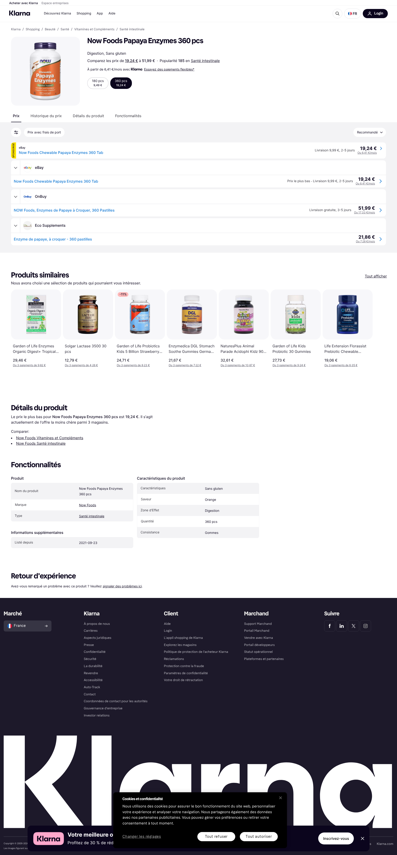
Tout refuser (216, 836)
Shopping (84, 13)
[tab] (16, 115)
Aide (111, 13)
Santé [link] (64, 29)
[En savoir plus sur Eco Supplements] (15, 225)
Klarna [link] (15, 29)
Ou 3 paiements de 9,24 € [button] (289, 365)
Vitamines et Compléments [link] (94, 29)
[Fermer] (280, 798)
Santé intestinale (205, 60)
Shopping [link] (33, 29)
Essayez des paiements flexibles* (169, 69)
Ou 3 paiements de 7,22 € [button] (185, 365)
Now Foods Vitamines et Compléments (49, 438)
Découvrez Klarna (57, 13)
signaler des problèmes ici (122, 586)
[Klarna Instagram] (365, 625)
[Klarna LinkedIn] (341, 625)
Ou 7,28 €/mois (365, 241)
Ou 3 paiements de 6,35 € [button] (340, 365)
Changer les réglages (141, 837)
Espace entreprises (55, 3)
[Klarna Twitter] (353, 625)
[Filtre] (16, 132)
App (100, 13)
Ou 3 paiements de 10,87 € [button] (238, 365)
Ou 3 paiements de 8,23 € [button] (133, 365)
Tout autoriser (259, 836)
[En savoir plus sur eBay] (15, 167)
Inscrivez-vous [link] (336, 838)
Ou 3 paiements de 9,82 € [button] (29, 365)
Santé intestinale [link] (132, 29)
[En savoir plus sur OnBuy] (15, 196)
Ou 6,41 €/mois (367, 152)
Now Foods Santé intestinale (40, 443)
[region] (200, 820)
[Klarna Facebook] (329, 625)
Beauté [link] (50, 29)
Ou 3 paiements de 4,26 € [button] (81, 365)
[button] (352, 13)
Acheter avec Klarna (23, 3)
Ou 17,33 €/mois (364, 212)
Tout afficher (376, 276)
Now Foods (87, 505)
